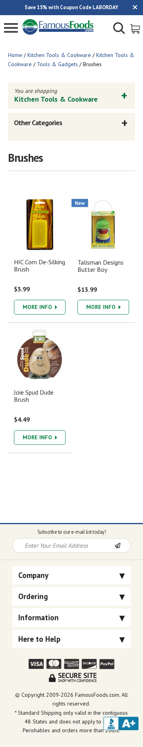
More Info (38, 307)
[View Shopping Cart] (135, 28)
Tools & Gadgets (57, 64)
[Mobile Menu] (11, 29)
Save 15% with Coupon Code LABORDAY (71, 7)
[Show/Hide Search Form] (119, 29)
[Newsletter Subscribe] (122, 546)
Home (15, 55)
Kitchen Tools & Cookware (59, 55)
